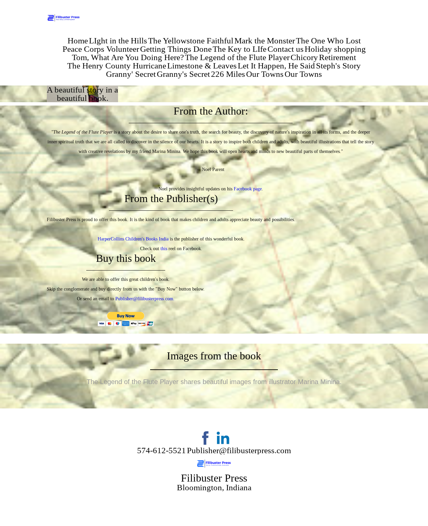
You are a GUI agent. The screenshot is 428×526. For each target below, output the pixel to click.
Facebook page (248, 188)
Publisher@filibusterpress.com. (145, 298)
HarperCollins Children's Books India (133, 238)
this (164, 248)
